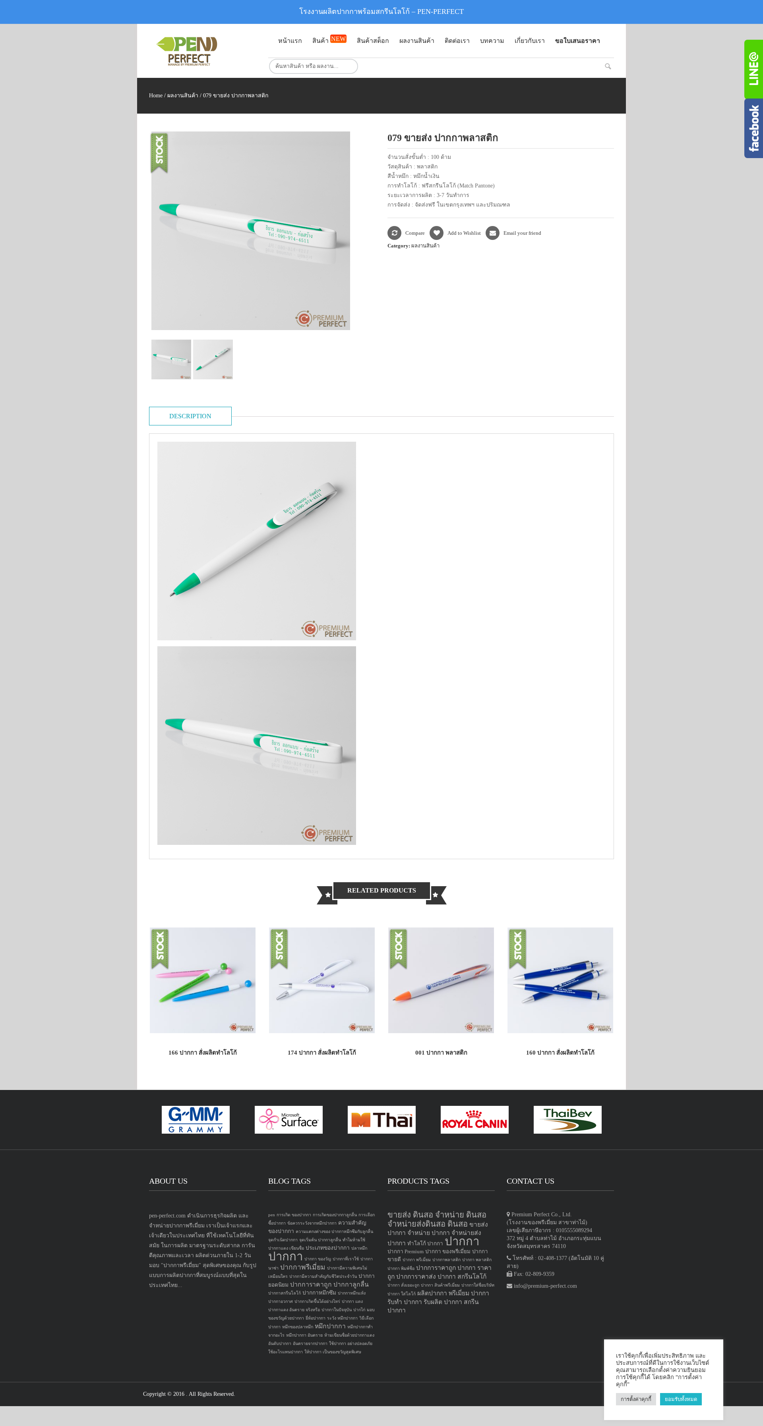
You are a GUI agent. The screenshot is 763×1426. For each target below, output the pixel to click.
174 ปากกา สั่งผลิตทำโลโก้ (322, 1052)
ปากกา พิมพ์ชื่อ (400, 1268)
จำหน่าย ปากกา (428, 1232)
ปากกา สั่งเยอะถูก (403, 1285)
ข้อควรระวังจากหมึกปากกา (312, 1223)
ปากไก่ (359, 1310)
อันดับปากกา (279, 1343)
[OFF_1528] (214, 359)
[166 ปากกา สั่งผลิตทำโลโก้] (203, 980)
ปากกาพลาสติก (446, 1260)
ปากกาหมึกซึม (319, 1293)
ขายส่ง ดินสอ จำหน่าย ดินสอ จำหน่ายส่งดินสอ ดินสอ (436, 1219)
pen (271, 1215)
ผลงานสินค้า (182, 96)
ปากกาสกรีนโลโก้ (284, 1293)
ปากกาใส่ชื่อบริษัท (477, 1285)
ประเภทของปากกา (328, 1248)
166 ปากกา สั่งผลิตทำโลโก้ (202, 1052)
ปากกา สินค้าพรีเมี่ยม (440, 1285)
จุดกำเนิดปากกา (283, 1240)
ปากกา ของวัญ (317, 1259)
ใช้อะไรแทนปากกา (285, 1352)
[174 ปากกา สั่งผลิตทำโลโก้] (322, 980)
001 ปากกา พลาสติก (441, 1052)
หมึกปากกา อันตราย (304, 1335)
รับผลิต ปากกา (443, 1301)
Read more (167, 1018)
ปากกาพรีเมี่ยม (302, 1267)
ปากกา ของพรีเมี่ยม (448, 1251)
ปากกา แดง (352, 1301)
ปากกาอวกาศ (280, 1301)
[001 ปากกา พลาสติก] (441, 980)
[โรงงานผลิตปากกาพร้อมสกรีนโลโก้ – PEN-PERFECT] (202, 51)
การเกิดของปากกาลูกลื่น (335, 1215)
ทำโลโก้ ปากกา (425, 1243)
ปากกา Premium (405, 1251)
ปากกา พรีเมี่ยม (417, 1260)
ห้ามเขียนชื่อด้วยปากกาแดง (349, 1335)
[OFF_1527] (172, 359)
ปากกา (285, 1256)
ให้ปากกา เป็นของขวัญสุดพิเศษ (332, 1352)
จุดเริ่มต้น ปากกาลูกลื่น (320, 1240)
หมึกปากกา (330, 1326)
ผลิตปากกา (432, 1293)
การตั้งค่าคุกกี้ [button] (636, 1399)
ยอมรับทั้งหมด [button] (681, 1399)
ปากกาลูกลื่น (351, 1284)
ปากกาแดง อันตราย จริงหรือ (294, 1310)
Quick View (237, 1018)
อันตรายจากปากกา (310, 1343)
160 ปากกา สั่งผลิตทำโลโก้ (560, 1052)
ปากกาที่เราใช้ (346, 1259)
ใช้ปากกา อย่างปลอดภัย (350, 1343)
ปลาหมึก (359, 1248)
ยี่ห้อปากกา (315, 1318)
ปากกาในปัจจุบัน (336, 1310)
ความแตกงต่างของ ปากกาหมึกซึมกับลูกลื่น (334, 1231)
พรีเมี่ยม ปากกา (469, 1293)
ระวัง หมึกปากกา (342, 1318)
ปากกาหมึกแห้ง (352, 1293)
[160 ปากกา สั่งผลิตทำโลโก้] (560, 980)
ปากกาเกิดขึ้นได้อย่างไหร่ (317, 1301)
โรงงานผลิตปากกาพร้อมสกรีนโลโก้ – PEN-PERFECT (381, 11)
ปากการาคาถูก (311, 1284)
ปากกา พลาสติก (477, 1260)
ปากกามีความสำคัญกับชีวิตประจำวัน (323, 1276)
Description (190, 416)
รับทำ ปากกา (404, 1301)
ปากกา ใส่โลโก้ (401, 1294)
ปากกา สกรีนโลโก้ (462, 1276)
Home (156, 96)
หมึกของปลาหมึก (297, 1327)
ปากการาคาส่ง (416, 1276)
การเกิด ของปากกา (294, 1215)
